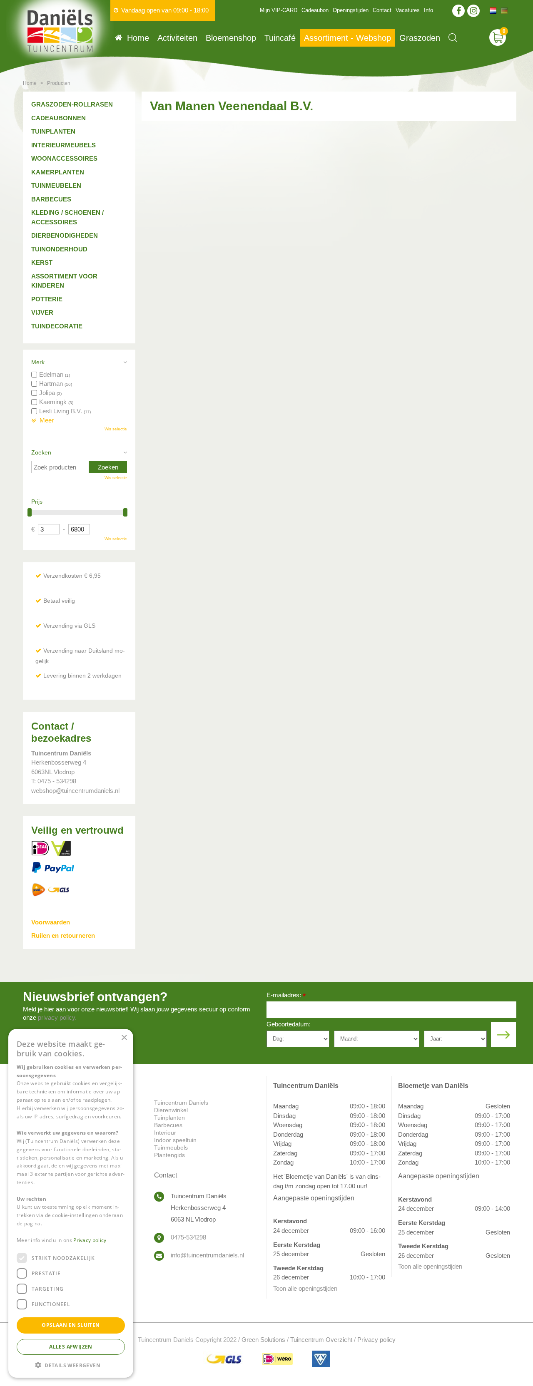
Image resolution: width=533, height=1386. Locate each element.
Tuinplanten (53, 131)
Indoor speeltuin (175, 1140)
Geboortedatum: (288, 1024)
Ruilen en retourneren (63, 935)
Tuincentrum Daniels (181, 1102)
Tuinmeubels (171, 1147)
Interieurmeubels (63, 145)
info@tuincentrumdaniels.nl (207, 1255)
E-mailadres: (286, 995)
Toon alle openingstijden (305, 1288)
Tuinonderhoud (59, 249)
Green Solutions (263, 1339)
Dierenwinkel (171, 1110)
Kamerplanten (57, 172)
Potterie (46, 299)
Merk (38, 362)
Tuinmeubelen (56, 185)
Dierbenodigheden (64, 235)
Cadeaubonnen (58, 118)
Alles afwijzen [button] (70, 1346)
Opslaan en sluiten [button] (71, 1325)
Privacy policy (376, 1339)
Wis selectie (116, 429)
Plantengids (169, 1155)
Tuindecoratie (56, 326)
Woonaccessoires (64, 158)
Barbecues (51, 199)
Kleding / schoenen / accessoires (67, 217)
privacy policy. (57, 1017)
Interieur (165, 1132)
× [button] (124, 1038)
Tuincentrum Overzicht (321, 1339)
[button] (71, 1364)
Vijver (42, 312)
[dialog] (70, 1203)
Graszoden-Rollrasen (72, 104)
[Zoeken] (452, 37)
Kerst (41, 262)
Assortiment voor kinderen (64, 281)
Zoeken (41, 452)
